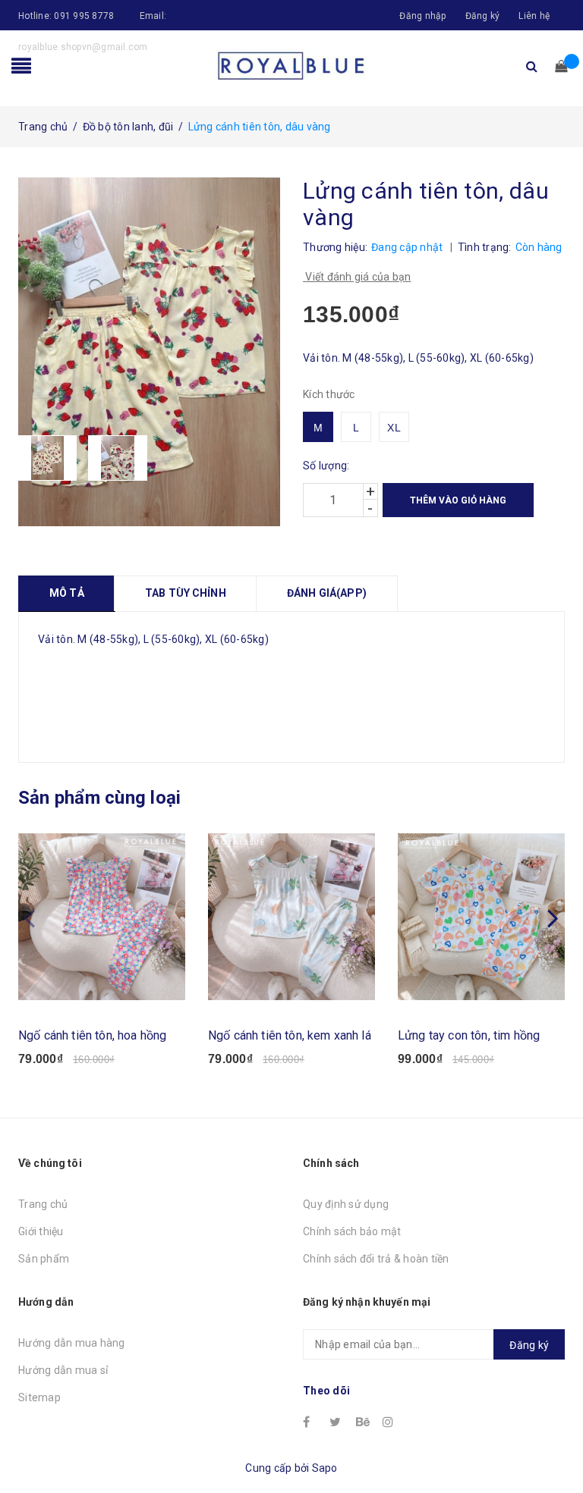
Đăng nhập (422, 16)
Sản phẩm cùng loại (99, 797)
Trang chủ (43, 1204)
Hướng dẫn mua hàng (71, 1343)
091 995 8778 (84, 16)
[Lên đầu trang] (556, 1447)
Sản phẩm (43, 1259)
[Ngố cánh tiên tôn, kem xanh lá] (291, 916)
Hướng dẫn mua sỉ (63, 1370)
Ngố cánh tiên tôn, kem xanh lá (289, 1035)
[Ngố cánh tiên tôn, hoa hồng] (101, 916)
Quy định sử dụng (346, 1204)
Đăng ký (482, 16)
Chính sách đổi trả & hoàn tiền (376, 1259)
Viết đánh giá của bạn (357, 277)
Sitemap (39, 1397)
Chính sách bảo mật (352, 1231)
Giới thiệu (41, 1231)
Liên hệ (534, 16)
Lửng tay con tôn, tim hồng (469, 1035)
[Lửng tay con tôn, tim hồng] (481, 916)
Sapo (325, 1468)
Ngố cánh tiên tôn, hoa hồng (92, 1035)
